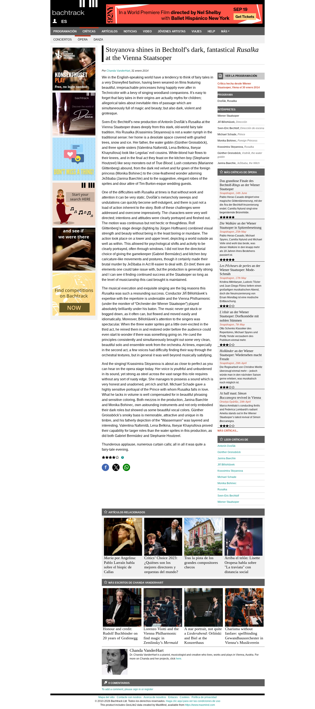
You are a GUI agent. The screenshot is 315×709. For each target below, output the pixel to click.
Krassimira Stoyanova (230, 470)
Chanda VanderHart (118, 70)
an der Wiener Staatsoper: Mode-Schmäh (240, 270)
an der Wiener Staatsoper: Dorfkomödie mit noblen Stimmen (239, 316)
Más (224, 31)
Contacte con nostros (129, 697)
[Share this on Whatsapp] (126, 467)
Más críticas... (228, 430)
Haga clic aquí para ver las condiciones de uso (193, 701)
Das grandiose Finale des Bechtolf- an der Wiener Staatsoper (240, 185)
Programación (64, 31)
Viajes (197, 31)
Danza (98, 39)
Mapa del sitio (106, 697)
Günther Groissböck (229, 452)
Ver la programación (241, 75)
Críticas (89, 31)
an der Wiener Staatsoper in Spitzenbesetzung (240, 225)
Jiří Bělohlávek (226, 464)
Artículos (110, 31)
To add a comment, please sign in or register (127, 689)
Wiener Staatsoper (228, 501)
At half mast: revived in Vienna (240, 395)
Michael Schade (227, 477)
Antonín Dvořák (227, 445)
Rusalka (222, 489)
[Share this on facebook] (105, 467)
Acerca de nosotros (155, 697)
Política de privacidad (204, 697)
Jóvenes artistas (172, 31)
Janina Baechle (227, 458)
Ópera (83, 39)
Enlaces (173, 697)
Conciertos (62, 39)
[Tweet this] (116, 467)
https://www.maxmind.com (200, 704)
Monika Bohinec (227, 483)
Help (211, 31)
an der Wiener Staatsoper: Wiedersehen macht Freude (241, 355)
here (178, 658)
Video (147, 31)
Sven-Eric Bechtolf (228, 495)
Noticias (130, 31)
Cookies (184, 697)
